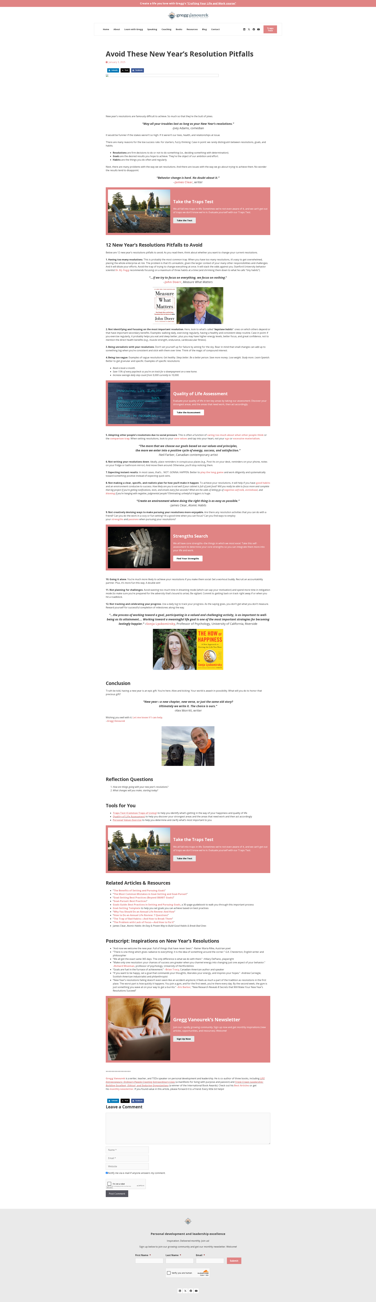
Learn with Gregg (133, 29)
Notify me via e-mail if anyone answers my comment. (136, 1173)
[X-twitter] (249, 29)
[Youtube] (258, 29)
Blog (204, 29)
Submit (234, 1260)
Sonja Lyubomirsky (160, 624)
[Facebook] (253, 29)
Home (106, 29)
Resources (192, 29)
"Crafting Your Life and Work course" (211, 3)
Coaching (166, 29)
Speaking (152, 29)
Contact (215, 29)
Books (179, 29)
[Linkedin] (244, 29)
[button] (113, 70)
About (117, 29)
